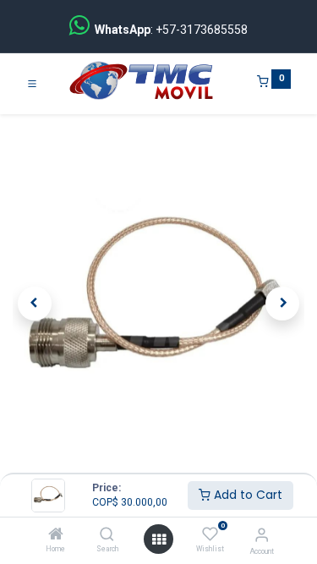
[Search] (107, 535)
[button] (35, 303)
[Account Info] (262, 535)
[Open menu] (159, 539)
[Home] (55, 535)
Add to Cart (246, 494)
